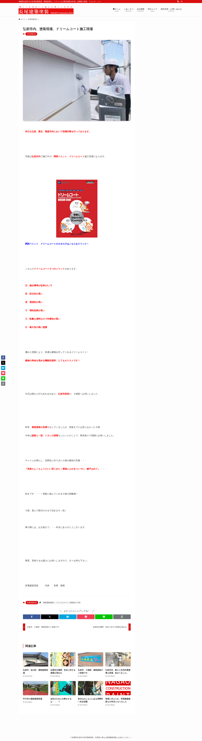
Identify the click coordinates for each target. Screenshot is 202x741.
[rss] (178, 1)
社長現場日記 (31, 34)
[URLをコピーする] (122, 616)
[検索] (181, 1)
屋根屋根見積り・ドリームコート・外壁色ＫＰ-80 (61, 603)
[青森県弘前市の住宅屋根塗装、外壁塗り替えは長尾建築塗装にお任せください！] (46, 9)
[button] (31, 616)
